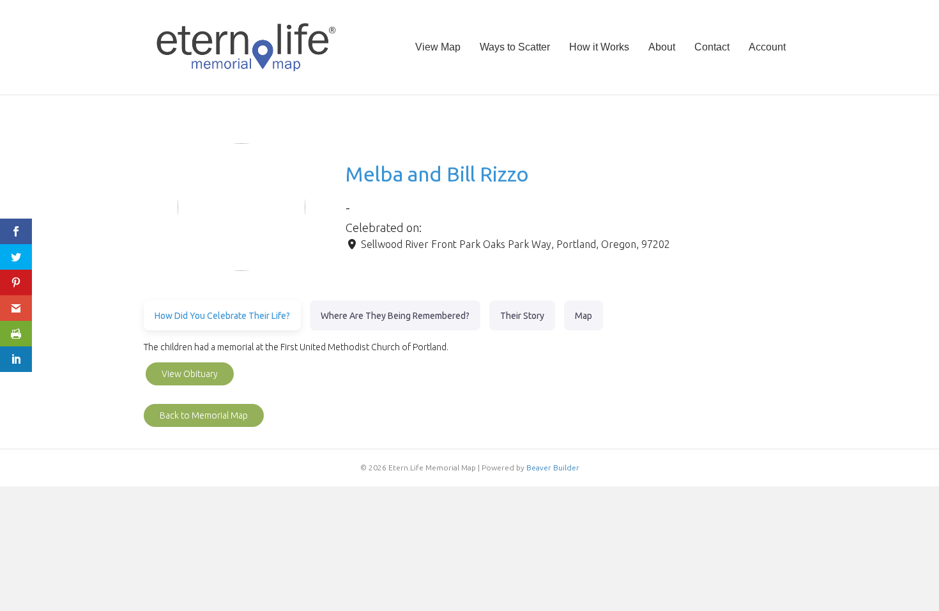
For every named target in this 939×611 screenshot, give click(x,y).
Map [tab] (583, 316)
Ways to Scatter (515, 47)
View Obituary (190, 374)
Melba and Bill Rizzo (437, 173)
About (661, 47)
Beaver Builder (552, 467)
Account (767, 47)
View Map (438, 47)
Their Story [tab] (522, 316)
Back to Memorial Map (204, 415)
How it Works (599, 47)
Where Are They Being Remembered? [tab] (395, 316)
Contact (711, 47)
